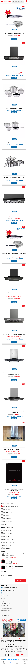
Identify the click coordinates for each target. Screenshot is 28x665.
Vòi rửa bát (6, 530)
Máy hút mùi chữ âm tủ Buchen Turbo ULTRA (14, 215)
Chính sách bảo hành (5, 610)
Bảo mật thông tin (5, 605)
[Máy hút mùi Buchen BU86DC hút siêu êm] (14, 424)
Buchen (14, 29)
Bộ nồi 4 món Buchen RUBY (14, 143)
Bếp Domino (6, 512)
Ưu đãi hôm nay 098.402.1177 (15, 37)
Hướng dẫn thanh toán (6, 601)
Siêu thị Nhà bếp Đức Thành (11, 659)
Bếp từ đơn (6, 515)
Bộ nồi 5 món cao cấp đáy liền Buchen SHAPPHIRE (14, 178)
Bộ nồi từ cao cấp (7, 524)
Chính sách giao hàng (5, 603)
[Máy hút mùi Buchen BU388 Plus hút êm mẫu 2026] (14, 266)
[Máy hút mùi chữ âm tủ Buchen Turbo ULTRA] (14, 188)
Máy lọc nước (6, 548)
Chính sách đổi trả (5, 615)
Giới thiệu (3, 598)
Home (3, 663)
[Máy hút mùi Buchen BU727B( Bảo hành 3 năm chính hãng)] (14, 228)
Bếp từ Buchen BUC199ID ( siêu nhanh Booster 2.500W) (14, 489)
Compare (19, 580)
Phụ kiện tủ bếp (7, 542)
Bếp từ (5, 509)
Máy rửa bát (6, 533)
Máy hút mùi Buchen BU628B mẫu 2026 (14, 33)
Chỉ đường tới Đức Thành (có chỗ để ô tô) (11, 638)
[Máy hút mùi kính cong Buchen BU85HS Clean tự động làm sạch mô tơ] (14, 347)
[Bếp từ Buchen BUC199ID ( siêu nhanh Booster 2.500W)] (14, 463)
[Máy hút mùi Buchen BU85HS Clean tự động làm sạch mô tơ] (14, 386)
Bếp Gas (5, 536)
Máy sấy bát (6, 545)
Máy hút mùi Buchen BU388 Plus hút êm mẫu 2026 (14, 293)
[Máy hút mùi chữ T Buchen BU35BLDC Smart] (14, 308)
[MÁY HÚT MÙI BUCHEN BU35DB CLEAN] (14, 45)
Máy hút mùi (6, 521)
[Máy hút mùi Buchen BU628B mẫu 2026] (14, 8)
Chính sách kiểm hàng (5, 613)
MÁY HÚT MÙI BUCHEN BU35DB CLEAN (14, 70)
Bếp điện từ (6, 518)
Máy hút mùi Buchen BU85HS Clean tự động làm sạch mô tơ (14, 411)
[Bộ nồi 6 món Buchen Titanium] (14, 82)
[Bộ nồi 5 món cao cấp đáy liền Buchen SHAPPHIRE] (14, 151)
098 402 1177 (17, 655)
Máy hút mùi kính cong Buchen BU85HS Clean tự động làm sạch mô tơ (14, 373)
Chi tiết (14, 39)
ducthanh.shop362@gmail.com (15, 651)
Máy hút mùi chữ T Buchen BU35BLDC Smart (14, 334)
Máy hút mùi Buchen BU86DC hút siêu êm (14, 449)
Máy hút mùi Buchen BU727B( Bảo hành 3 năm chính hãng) (14, 254)
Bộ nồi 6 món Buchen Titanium (14, 108)
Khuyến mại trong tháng (9, 506)
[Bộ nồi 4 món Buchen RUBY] (14, 116)
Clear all (3, 579)
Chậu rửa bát (6, 527)
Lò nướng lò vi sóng (8, 539)
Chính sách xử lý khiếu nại (6, 608)
